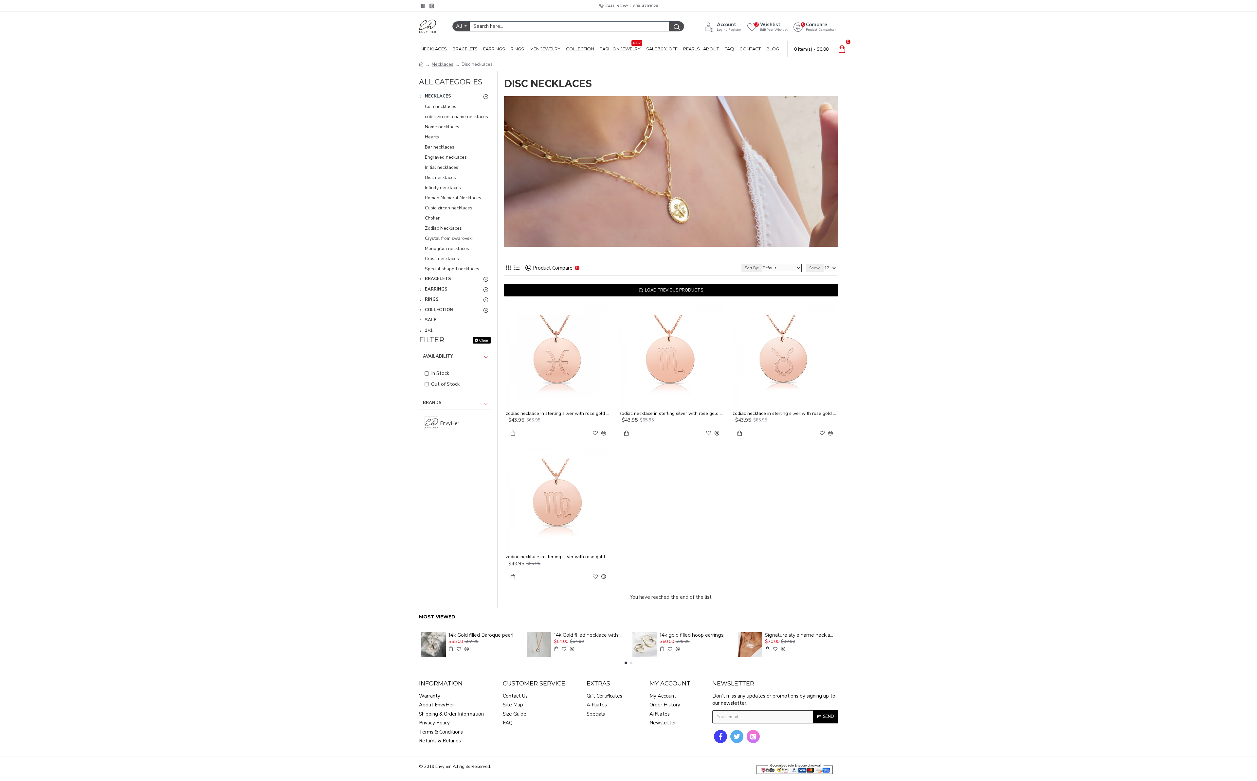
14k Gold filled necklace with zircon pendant (589, 635)
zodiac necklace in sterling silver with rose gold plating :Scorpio (671, 414)
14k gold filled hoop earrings (691, 635)
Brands (432, 403)
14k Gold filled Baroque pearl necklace (483, 635)
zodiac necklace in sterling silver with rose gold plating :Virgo (558, 557)
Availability (438, 356)
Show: (815, 268)
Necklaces (442, 64)
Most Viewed (437, 617)
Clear (484, 340)
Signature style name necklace (800, 635)
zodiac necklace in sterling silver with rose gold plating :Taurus (784, 414)
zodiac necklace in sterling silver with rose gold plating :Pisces (558, 414)
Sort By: (752, 268)
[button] (626, 663)
